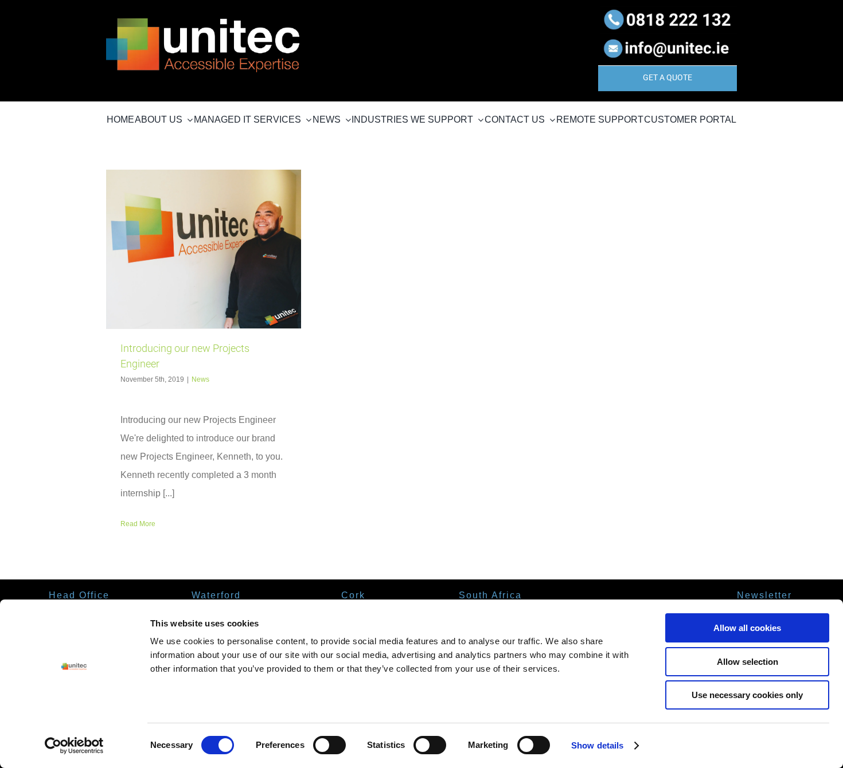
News (200, 379)
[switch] (329, 745)
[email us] (667, 37)
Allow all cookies (747, 628)
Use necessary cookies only (747, 695)
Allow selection (747, 662)
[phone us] (667, 10)
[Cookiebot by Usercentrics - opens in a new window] (74, 745)
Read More (137, 524)
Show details (597, 745)
